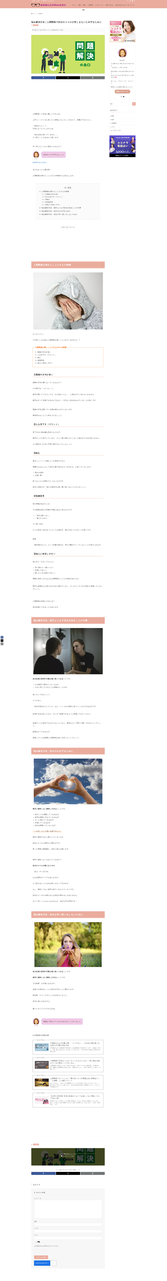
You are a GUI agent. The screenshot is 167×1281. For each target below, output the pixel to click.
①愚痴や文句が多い (52, 194)
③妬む (47, 199)
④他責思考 (49, 202)
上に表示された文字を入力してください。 (47, 1246)
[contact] (132, 1)
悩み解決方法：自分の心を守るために (56, 211)
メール (36, 1228)
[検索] (134, 1)
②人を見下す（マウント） (54, 197)
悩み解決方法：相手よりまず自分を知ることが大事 (61, 208)
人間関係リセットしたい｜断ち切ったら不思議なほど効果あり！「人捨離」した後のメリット (75, 1079)
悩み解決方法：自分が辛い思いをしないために (60, 214)
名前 (35, 1221)
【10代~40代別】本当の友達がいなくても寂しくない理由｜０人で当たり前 (75, 1097)
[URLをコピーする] (92, 77)
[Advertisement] (68, 94)
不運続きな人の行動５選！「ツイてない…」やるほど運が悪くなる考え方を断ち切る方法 (75, 1044)
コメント (37, 1198)
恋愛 (112, 116)
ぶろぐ (113, 127)
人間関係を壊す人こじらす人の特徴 (55, 191)
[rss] (130, 1)
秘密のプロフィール (122, 91)
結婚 (112, 119)
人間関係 (35, 25)
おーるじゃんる (116, 130)
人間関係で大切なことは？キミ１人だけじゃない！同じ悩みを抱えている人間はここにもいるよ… (75, 1062)
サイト (36, 1235)
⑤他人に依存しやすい (53, 204)
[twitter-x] (128, 1)
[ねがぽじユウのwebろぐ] (48, 5)
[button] (43, 77)
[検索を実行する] (134, 104)
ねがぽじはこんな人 (39, 162)
